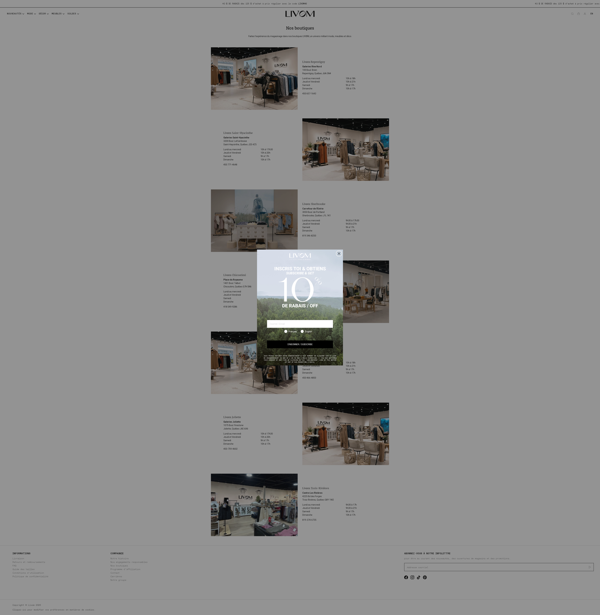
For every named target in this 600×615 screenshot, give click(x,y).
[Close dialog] (339, 253)
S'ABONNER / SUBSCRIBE (300, 344)
